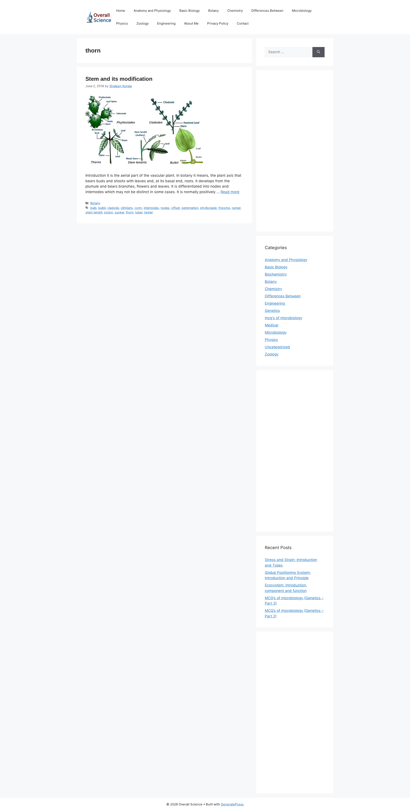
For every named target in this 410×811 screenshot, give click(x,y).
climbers (127, 208)
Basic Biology (189, 11)
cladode (113, 208)
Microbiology (302, 11)
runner (236, 208)
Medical (271, 325)
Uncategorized (277, 347)
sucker (119, 212)
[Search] (318, 52)
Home (120, 11)
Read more (230, 192)
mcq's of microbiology (283, 318)
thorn (129, 212)
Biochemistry (276, 274)
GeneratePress (232, 804)
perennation (190, 208)
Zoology (142, 23)
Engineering (166, 23)
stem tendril (93, 212)
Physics (122, 23)
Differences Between (267, 11)
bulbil (102, 208)
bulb (93, 208)
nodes (165, 208)
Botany (213, 11)
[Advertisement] (295, 154)
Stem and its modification (118, 79)
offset (175, 208)
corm (138, 208)
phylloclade (208, 208)
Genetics (272, 311)
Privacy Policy (217, 23)
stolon (108, 212)
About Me (191, 23)
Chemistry (235, 11)
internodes (151, 208)
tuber (138, 212)
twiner (148, 212)
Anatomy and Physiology (152, 11)
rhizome (224, 208)
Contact (243, 23)
